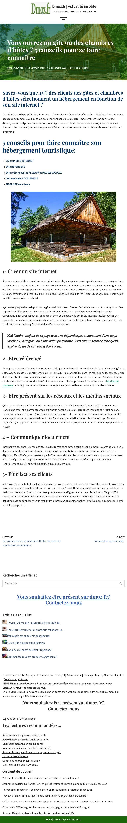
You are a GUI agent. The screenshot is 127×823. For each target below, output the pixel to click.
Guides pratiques (92, 675)
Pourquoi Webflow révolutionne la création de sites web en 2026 (38, 813)
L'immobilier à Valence (15, 756)
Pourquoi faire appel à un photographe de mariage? (31, 752)
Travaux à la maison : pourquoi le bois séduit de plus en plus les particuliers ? (45, 795)
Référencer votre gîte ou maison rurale (24, 735)
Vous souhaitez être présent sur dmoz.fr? (63, 599)
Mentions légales (113, 675)
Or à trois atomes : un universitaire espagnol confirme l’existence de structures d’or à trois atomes (57, 801)
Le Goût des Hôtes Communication (28, 67)
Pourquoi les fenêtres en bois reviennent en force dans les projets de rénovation (47, 789)
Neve (49, 819)
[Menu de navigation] (63, 20)
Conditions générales (16, 679)
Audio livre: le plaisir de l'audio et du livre (25, 739)
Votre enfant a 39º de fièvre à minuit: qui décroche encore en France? (40, 777)
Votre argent (58, 675)
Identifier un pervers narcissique (20, 764)
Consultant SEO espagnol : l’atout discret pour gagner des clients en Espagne (46, 807)
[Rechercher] (121, 583)
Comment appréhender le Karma (21, 760)
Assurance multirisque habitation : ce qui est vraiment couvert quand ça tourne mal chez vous (54, 783)
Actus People (74, 675)
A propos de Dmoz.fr (37, 675)
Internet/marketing (79, 67)
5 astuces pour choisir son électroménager (26, 748)
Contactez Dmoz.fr (13, 675)
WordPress (75, 819)
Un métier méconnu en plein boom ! (22, 743)
